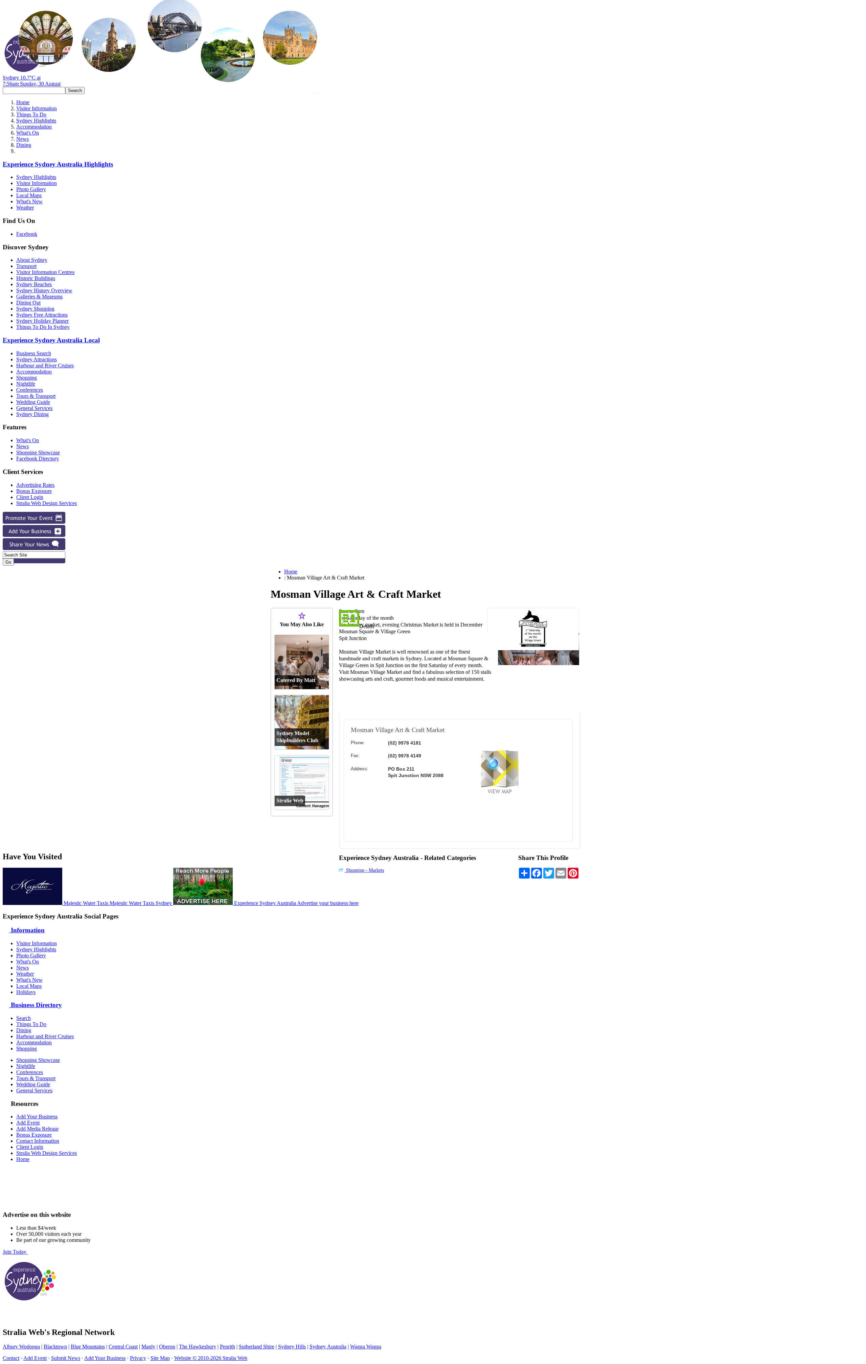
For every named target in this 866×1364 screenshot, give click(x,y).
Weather (25, 207)
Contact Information (37, 1141)
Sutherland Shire (256, 1346)
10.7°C (32, 81)
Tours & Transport (35, 396)
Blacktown (55, 1346)
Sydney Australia (328, 1346)
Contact (11, 1358)
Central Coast (123, 1346)
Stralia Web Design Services (46, 503)
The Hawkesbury (197, 1346)
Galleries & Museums (39, 296)
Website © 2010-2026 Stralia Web (210, 1358)
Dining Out (28, 302)
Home (22, 102)
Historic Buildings (35, 278)
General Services (34, 408)
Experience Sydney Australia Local (51, 340)
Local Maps (29, 195)
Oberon (167, 1346)
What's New (29, 201)
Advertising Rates (35, 485)
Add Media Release (37, 1129)
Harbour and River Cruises (45, 365)
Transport (26, 266)
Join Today (15, 1252)
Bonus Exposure (34, 491)
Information (27, 930)
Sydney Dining (32, 414)
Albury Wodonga (21, 1346)
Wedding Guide (33, 402)
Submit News (65, 1358)
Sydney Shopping (35, 309)
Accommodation (34, 127)
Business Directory (35, 1004)
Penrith (227, 1346)
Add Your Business (37, 1116)
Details (366, 626)
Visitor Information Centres (45, 272)
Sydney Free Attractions (42, 315)
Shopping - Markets (364, 870)
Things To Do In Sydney (43, 327)
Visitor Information (36, 108)
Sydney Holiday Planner (42, 321)
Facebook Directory (37, 458)
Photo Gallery (31, 189)
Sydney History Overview (44, 290)
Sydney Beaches (34, 284)
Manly (148, 1346)
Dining (23, 145)
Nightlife (25, 384)
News (22, 139)
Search (23, 1018)
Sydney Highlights (36, 120)
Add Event (28, 1123)
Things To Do (31, 114)
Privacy (138, 1358)
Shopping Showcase (38, 452)
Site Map (160, 1358)
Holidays (26, 992)
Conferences (29, 390)
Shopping (26, 378)
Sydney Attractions (36, 359)
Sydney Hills (292, 1346)
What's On (27, 133)
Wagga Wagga (365, 1346)
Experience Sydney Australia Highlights (58, 164)
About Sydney (31, 260)
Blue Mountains (88, 1346)
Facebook (26, 234)
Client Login (29, 497)
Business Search (33, 353)
